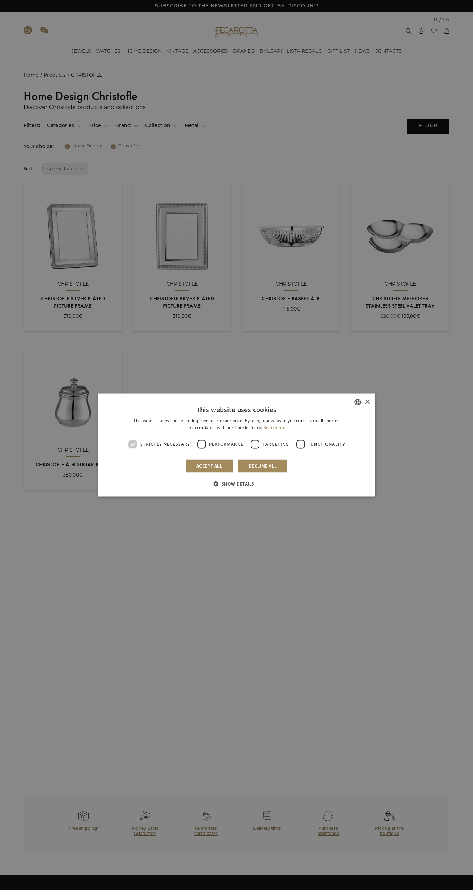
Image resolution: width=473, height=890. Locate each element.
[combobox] (357, 402)
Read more (275, 427)
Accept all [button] (209, 466)
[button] (236, 483)
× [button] (367, 401)
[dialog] (236, 445)
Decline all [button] (263, 466)
